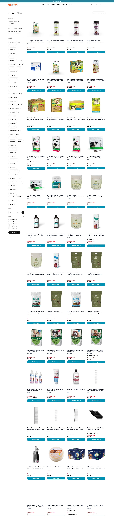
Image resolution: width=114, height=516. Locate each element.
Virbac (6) (12, 196)
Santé (9, 25)
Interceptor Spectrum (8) (15, 108)
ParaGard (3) (12, 138)
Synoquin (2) (12, 178)
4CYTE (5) (12, 42)
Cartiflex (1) (20, 64)
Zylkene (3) (12, 204)
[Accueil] (13, 4)
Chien (43, 4)
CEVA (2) (19, 68)
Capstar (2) (12, 64)
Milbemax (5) (13, 119)
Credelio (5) (12, 75)
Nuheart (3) (18, 134)
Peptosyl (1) (12, 141)
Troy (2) (11, 182)
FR (96, 4)
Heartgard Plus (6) (14, 101)
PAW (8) (20, 138)
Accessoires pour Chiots (14, 33)
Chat (48, 4)
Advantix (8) (12, 49)
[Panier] (105, 4)
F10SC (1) (20, 93)
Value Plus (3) (19, 182)
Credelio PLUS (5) (14, 79)
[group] (16, 123)
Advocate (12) (13, 53)
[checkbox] (9, 219)
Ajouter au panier (36, 52)
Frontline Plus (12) (14, 97)
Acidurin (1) (19, 42)
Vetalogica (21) (13, 193)
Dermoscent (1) (13, 86)
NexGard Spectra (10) (14, 130)
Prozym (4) (20, 141)
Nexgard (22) (13, 127)
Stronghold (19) (13, 174)
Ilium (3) (20, 104)
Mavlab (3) (12, 115)
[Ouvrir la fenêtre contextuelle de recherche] (91, 4)
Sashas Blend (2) (13, 152)
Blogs (70, 4)
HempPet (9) (13, 104)
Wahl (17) (19, 196)
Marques (53, 4)
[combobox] (99, 13)
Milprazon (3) (13, 123)
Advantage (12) (13, 46)
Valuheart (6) (12, 185)
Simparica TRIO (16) (14, 171)
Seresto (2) (12, 163)
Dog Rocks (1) (13, 90)
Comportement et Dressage (15, 28)
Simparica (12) (13, 167)
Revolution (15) (13, 145)
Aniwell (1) (12, 57)
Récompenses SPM (62, 4)
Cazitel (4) (12, 68)
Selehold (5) (12, 156)
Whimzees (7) (13, 200)
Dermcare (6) (13, 82)
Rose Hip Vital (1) (13, 149)
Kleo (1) (19, 112)
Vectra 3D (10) (13, 189)
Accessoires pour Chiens (14, 31)
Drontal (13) (12, 93)
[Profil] (94, 4)
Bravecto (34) (13, 60)
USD (100, 4)
